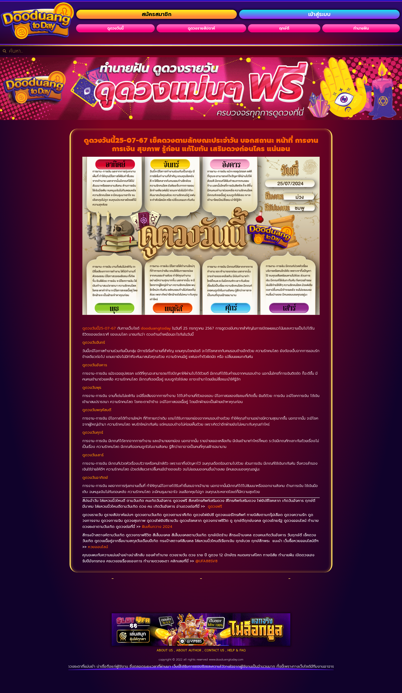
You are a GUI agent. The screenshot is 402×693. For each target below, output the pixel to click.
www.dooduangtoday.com (226, 659)
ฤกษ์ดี (284, 28)
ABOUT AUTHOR (188, 650)
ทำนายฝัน (361, 28)
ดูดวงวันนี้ (115, 28)
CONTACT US (214, 650)
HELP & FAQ (237, 650)
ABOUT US (165, 650)
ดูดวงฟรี (215, 506)
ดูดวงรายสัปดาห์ (201, 28)
